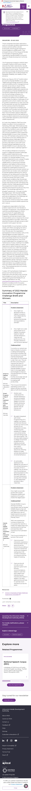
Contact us (5, 722)
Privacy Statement (7, 748)
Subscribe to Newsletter (9, 734)
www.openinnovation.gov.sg (10, 281)
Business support (17, 634)
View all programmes (15, 685)
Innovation (6, 634)
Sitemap (4, 731)
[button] (8, 605)
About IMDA (6, 715)
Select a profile (23, 6)
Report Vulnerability (8, 745)
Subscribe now (8, 700)
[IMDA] (7, 6)
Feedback (5, 725)
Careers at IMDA (7, 719)
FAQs (3, 728)
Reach (4, 755)
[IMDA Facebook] (7, 740)
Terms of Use (6, 752)
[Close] (27, 12)
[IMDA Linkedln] (3, 740)
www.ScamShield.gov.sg (12, 22)
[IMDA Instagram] (11, 740)
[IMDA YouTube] (16, 740)
